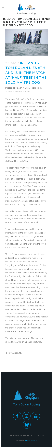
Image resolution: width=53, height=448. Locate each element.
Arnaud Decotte (31, 440)
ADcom (8, 91)
